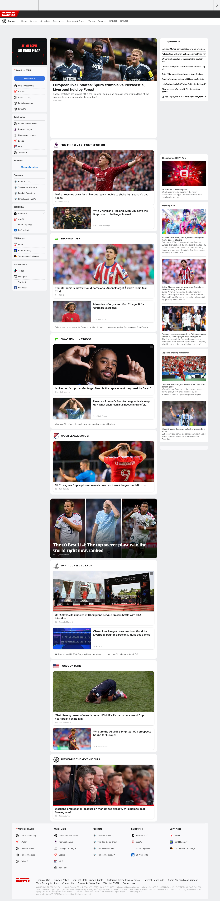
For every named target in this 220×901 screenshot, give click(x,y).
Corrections (129, 883)
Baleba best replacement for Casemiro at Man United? (79, 327)
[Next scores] (217, 5)
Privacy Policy (61, 880)
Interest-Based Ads (154, 880)
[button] (209, 14)
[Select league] (10, 5)
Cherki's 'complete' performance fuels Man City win (183, 67)
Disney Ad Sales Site (89, 883)
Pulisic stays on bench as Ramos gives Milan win (184, 54)
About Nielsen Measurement (183, 880)
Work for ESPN (111, 883)
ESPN (8, 14)
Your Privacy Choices (47, 883)
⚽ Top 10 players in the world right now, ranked (184, 96)
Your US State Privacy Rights (88, 880)
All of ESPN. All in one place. (175, 189)
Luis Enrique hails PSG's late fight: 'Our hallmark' (184, 84)
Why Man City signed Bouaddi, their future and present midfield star (85, 424)
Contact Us (68, 883)
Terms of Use (43, 880)
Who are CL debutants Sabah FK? (123, 654)
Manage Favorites (29, 167)
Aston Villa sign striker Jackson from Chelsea (182, 74)
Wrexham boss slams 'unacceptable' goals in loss (182, 60)
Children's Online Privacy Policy (123, 880)
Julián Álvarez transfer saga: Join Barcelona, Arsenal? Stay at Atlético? (183, 288)
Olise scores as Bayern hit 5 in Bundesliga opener (181, 90)
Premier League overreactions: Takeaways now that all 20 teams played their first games (184, 335)
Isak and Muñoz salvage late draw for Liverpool (183, 49)
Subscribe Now (29, 78)
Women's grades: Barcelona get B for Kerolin (128, 327)
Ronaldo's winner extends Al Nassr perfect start (183, 79)
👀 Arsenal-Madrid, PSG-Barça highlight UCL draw (78, 654)
